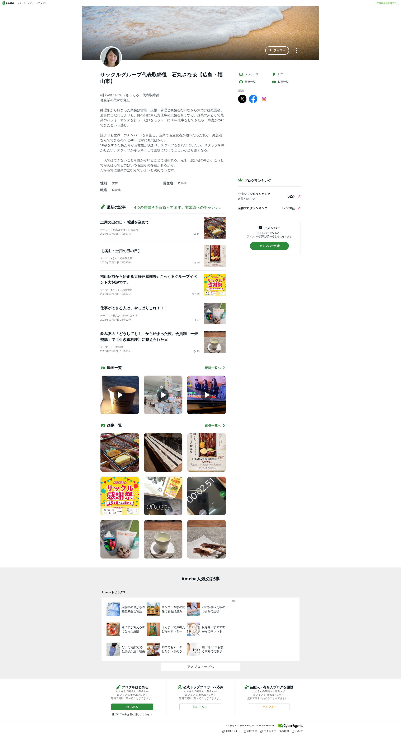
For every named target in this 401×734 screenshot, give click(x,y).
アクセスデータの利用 (276, 731)
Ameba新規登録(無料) (387, 2)
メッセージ (251, 74)
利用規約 (252, 731)
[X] (242, 98)
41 (198, 234)
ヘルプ (299, 731)
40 (198, 262)
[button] (277, 50)
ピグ (280, 74)
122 (197, 294)
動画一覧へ (213, 368)
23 (198, 351)
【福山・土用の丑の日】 (121, 251)
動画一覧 (283, 81)
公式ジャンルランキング (254, 194)
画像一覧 (250, 81)
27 (198, 319)
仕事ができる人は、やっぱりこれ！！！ (134, 308)
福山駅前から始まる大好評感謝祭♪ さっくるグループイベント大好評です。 (148, 279)
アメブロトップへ (200, 666)
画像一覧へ (213, 425)
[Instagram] (264, 98)
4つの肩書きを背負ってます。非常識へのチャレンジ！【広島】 (187, 207)
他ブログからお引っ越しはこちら (131, 714)
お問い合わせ (233, 731)
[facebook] (253, 98)
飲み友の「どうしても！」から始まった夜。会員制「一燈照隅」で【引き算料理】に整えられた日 (149, 337)
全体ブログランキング (252, 208)
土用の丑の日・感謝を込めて (124, 222)
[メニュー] (296, 50)
